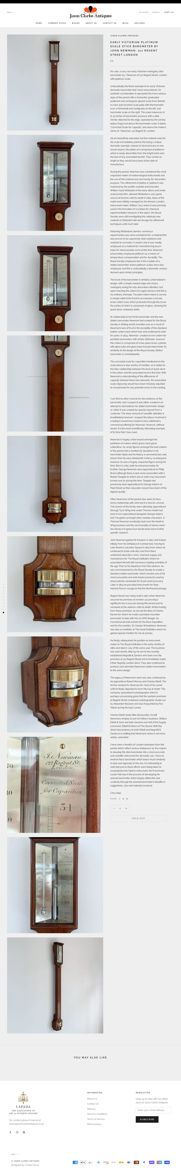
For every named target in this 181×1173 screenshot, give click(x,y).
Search (156, 12)
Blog (126, 23)
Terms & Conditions (97, 1114)
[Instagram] (17, 1132)
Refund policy (94, 1124)
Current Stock (57, 23)
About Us (91, 23)
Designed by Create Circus (25, 1165)
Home (39, 23)
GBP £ (9, 12)
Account (143, 12)
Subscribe (147, 1119)
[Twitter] (123, 799)
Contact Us (110, 23)
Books (76, 23)
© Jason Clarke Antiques (25, 1161)
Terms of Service (96, 1119)
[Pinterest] (127, 799)
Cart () (169, 12)
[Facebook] (119, 799)
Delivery (139, 23)
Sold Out (138, 818)
